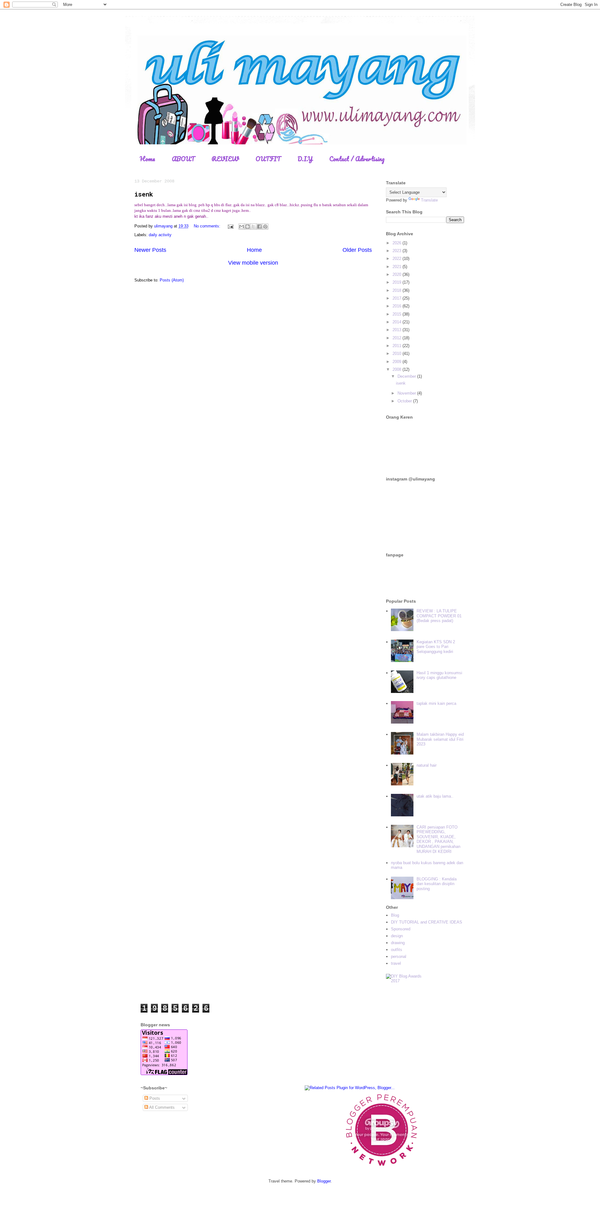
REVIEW (225, 159)
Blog (395, 915)
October (405, 401)
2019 (397, 282)
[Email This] (241, 226)
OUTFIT (268, 159)
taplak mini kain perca (436, 703)
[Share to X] (253, 226)
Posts (154, 1098)
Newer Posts (150, 250)
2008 (397, 369)
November (407, 393)
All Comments (161, 1107)
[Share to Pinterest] (265, 226)
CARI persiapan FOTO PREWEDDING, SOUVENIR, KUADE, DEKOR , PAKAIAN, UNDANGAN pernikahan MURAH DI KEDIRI (438, 839)
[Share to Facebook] (259, 226)
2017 (397, 298)
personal (398, 956)
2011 (397, 345)
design (397, 936)
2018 (397, 290)
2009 (397, 361)
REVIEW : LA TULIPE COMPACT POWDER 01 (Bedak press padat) (439, 616)
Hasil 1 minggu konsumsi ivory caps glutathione (439, 675)
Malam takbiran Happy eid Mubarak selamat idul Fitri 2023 (440, 739)
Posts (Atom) (172, 280)
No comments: (208, 226)
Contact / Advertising (356, 159)
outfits (396, 949)
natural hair (427, 765)
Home (147, 159)
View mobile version (253, 263)
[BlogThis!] (247, 226)
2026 (397, 243)
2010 (397, 353)
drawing (398, 942)
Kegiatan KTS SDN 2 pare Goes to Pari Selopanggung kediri (436, 647)
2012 (397, 338)
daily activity (160, 234)
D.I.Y (305, 159)
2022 (397, 258)
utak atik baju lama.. (435, 796)
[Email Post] (230, 226)
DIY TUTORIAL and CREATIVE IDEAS (426, 922)
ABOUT (183, 159)
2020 (397, 274)
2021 (397, 266)
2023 (397, 250)
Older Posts (357, 250)
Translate (429, 200)
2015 (397, 314)
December (407, 376)
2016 (397, 306)
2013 (397, 329)
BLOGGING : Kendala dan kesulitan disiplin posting (437, 884)
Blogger (324, 1181)
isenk (143, 194)
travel (396, 963)
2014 (397, 322)
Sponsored (400, 929)
